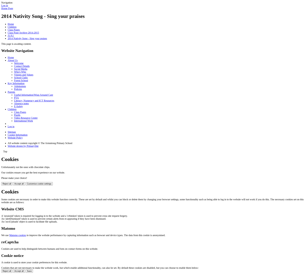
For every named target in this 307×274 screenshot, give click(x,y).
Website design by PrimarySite (23, 146)
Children (12, 27)
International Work (23, 120)
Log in (4, 5)
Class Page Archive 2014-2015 (23, 32)
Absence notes (21, 103)
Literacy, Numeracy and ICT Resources (34, 100)
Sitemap (12, 132)
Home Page (7, 8)
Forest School (21, 80)
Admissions (20, 86)
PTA (16, 97)
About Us (13, 60)
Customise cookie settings (39, 184)
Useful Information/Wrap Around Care (33, 95)
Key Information (16, 83)
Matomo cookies (17, 235)
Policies (18, 89)
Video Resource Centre (26, 118)
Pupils (17, 115)
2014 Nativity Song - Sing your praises (27, 38)
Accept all (19, 184)
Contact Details (22, 66)
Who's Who (20, 71)
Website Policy (15, 137)
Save (29, 271)
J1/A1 (11, 35)
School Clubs (21, 77)
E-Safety (18, 106)
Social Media (20, 69)
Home (11, 24)
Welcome (19, 63)
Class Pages (14, 29)
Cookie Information (18, 134)
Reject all (7, 184)
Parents (11, 92)
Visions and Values (23, 74)
